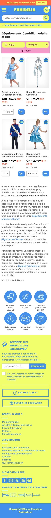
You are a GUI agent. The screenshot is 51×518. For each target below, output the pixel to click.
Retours (6, 431)
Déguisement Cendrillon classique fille (36, 155)
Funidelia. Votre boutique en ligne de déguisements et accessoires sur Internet (25, 9)
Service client (27, 392)
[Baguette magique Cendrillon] (37, 72)
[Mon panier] (46, 10)
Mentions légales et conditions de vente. (24, 450)
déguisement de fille (28, 265)
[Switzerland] (5, 481)
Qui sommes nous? (12, 462)
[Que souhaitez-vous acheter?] (4, 10)
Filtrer (12, 45)
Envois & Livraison (12, 427)
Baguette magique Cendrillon (36, 93)
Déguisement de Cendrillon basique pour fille (11, 93)
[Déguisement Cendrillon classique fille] (37, 134)
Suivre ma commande (27, 403)
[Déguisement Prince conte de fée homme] (13, 134)
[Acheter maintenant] (21, 112)
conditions (17, 376)
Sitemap (6, 459)
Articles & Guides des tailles (17, 425)
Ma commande (10, 421)
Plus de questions (11, 434)
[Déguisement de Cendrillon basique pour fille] (13, 72)
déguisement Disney (12, 239)
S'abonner (37, 366)
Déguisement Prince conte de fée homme (12, 155)
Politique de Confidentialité (17, 453)
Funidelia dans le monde (15, 447)
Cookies (6, 456)
